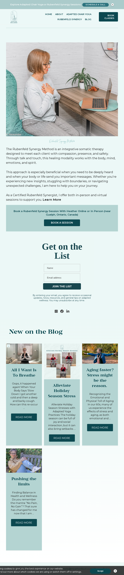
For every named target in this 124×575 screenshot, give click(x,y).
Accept (100, 571)
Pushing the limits (23, 481)
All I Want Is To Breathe (23, 373)
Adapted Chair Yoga (78, 14)
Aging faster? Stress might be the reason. (100, 378)
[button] (24, 417)
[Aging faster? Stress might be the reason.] (100, 353)
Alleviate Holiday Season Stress (62, 391)
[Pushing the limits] (24, 460)
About (59, 14)
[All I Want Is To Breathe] (24, 353)
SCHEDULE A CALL (95, 5)
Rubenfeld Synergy (69, 19)
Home (48, 14)
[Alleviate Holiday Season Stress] (62, 361)
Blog (88, 19)
